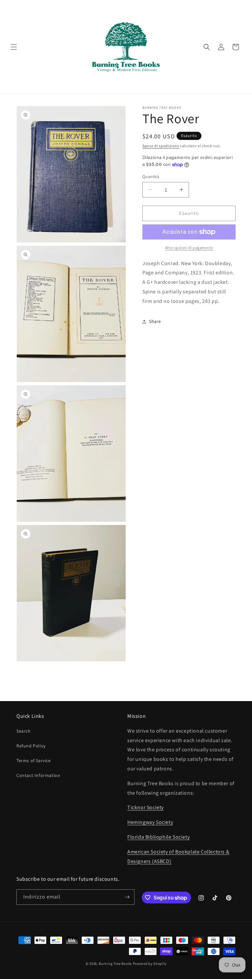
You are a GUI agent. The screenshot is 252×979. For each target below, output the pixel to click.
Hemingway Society (150, 822)
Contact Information (38, 775)
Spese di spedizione (160, 145)
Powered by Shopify (150, 963)
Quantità (150, 176)
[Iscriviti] (127, 897)
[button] (14, 47)
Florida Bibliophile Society (158, 836)
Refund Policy (31, 746)
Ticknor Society (145, 807)
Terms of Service (33, 760)
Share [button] (155, 321)
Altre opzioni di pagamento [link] (189, 247)
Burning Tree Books (115, 963)
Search (23, 731)
